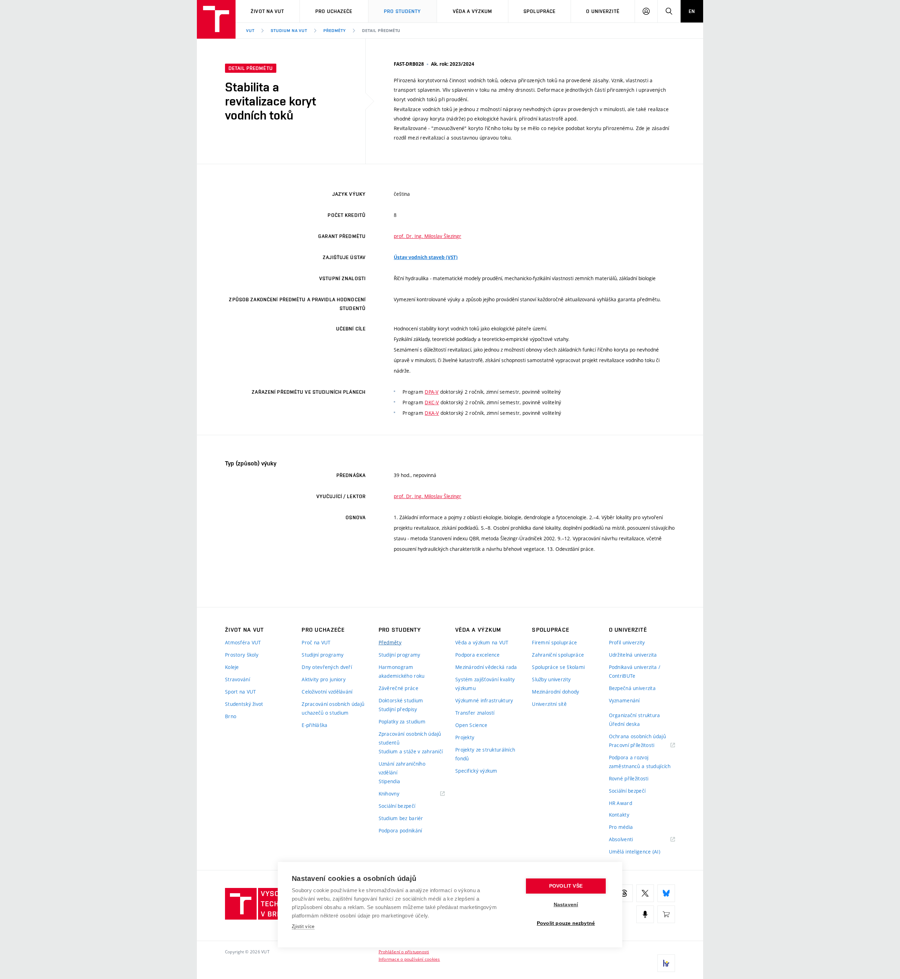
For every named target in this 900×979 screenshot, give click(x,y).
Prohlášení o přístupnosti (404, 951)
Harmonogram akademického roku (402, 671)
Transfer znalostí (475, 712)
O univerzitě (602, 11)
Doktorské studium (401, 700)
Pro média (621, 827)
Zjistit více (303, 926)
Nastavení (566, 904)
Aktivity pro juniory (324, 679)
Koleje (232, 667)
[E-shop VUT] (666, 914)
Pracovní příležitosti (640, 745)
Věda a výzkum (473, 11)
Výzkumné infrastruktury (484, 700)
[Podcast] (645, 914)
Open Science (471, 725)
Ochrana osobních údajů (637, 736)
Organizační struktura (634, 715)
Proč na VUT (316, 642)
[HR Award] (666, 963)
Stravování (237, 679)
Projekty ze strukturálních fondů (485, 754)
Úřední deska (624, 724)
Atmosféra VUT (243, 642)
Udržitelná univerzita (633, 654)
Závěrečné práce (398, 688)
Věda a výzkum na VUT (482, 642)
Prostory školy (241, 654)
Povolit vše (566, 886)
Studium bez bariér (401, 818)
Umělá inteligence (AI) (634, 851)
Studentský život (244, 704)
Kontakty (619, 814)
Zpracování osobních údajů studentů (410, 738)
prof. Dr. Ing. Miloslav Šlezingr (427, 236)
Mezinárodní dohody (555, 691)
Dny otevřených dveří (327, 667)
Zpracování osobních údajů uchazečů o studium (333, 708)
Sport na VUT (240, 691)
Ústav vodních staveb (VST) (426, 257)
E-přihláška (314, 725)
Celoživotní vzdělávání (327, 691)
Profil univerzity (627, 642)
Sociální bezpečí (397, 806)
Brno (230, 716)
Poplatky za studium (402, 721)
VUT (250, 30)
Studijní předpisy (398, 709)
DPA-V (431, 391)
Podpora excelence (477, 654)
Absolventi (630, 840)
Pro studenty (402, 11)
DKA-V (432, 413)
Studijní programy (322, 654)
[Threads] (624, 893)
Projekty (464, 737)
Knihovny (398, 794)
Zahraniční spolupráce (558, 654)
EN (692, 11)
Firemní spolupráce (554, 642)
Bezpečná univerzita (632, 688)
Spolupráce (539, 11)
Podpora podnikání (400, 830)
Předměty (334, 30)
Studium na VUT (289, 30)
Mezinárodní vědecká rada (486, 667)
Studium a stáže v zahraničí (411, 751)
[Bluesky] (666, 893)
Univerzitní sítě (549, 704)
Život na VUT (267, 11)
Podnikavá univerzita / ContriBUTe (634, 671)
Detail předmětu (381, 30)
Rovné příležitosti (629, 778)
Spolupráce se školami (558, 667)
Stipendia (389, 781)
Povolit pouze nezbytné (566, 923)
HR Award (620, 803)
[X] (645, 893)
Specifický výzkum (476, 770)
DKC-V (432, 402)
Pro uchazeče (333, 11)
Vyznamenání (624, 700)
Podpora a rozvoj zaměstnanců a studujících (640, 761)
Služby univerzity (551, 679)
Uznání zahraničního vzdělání (402, 768)
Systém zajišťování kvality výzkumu (485, 683)
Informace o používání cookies (409, 959)
